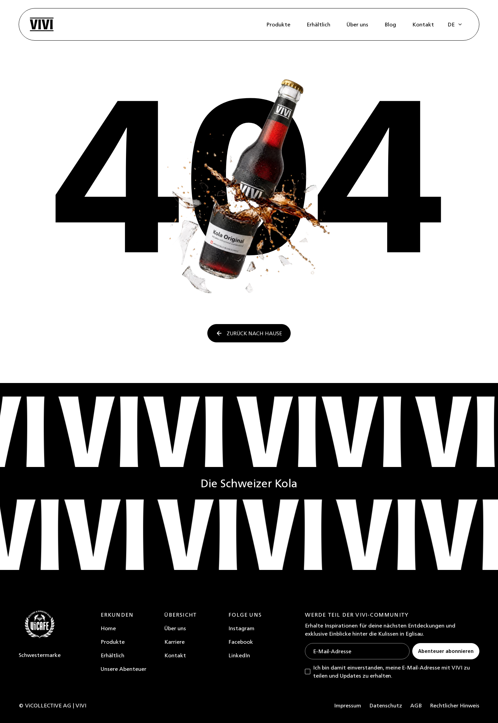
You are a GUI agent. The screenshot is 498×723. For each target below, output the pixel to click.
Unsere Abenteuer (123, 669)
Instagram (241, 628)
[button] (455, 24)
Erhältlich (112, 655)
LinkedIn (239, 655)
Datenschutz (385, 705)
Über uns (175, 628)
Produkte (113, 641)
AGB (416, 705)
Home (108, 628)
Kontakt (175, 655)
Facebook (240, 641)
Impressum (347, 705)
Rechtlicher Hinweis (454, 705)
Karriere (174, 641)
